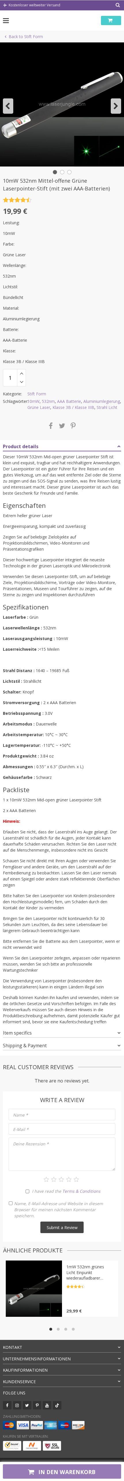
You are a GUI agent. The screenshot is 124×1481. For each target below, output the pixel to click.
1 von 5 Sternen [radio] (46, 1179)
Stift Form (36, 394)
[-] (21, 382)
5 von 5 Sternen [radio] (76, 1179)
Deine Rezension (31, 1144)
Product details (20, 446)
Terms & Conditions (81, 1191)
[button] (8, 106)
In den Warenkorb (66, 1472)
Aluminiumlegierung (101, 401)
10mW (33, 401)
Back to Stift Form (26, 36)
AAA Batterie (69, 401)
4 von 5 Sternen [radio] (69, 1179)
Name (20, 1115)
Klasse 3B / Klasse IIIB (73, 407)
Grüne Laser (38, 407)
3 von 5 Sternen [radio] (61, 1179)
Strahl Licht (107, 407)
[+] (21, 373)
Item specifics (17, 1033)
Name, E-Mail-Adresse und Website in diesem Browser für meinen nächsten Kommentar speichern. (58, 1209)
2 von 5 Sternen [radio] (54, 1179)
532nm (48, 401)
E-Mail (21, 1129)
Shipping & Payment (25, 1045)
